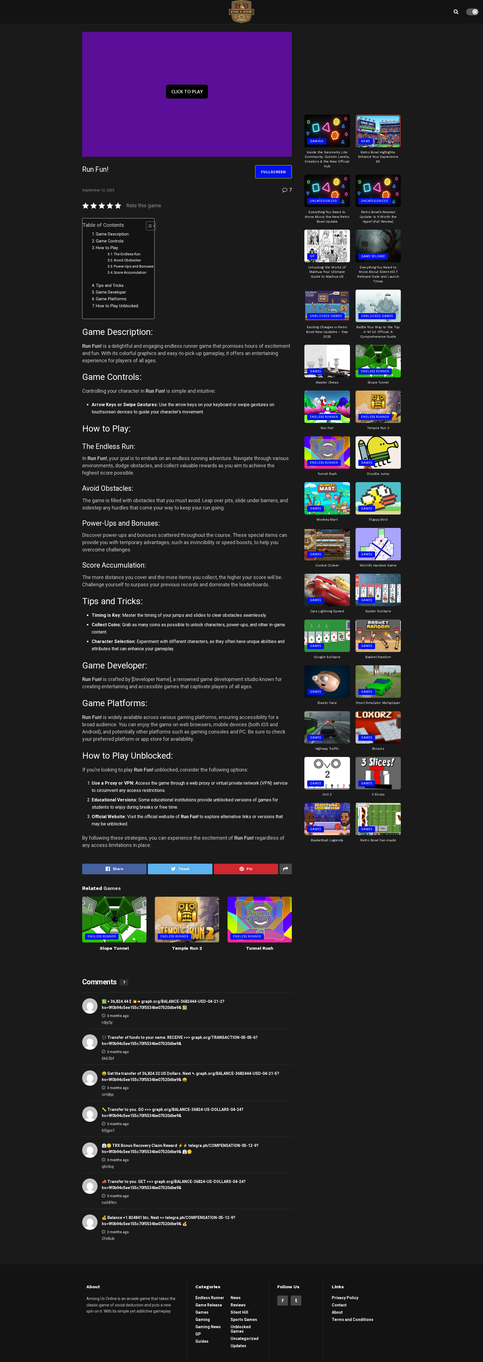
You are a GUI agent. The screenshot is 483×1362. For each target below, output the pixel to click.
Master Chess (327, 382)
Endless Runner (102, 936)
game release (373, 256)
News (365, 141)
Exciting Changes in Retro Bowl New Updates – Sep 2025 (327, 332)
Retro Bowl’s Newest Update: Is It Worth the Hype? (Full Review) (378, 216)
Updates (238, 1346)
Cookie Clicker (327, 565)
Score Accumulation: (130, 272)
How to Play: (107, 248)
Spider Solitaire (378, 611)
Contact (339, 1305)
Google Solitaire (327, 657)
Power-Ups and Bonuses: (134, 266)
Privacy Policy (345, 1298)
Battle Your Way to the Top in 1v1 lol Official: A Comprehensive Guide (378, 332)
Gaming (317, 141)
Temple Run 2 (187, 948)
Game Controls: (110, 241)
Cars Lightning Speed (327, 611)
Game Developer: (111, 292)
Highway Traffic (327, 749)
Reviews (238, 1305)
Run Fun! (327, 428)
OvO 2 (327, 794)
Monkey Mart (327, 520)
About (337, 1312)
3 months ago (118, 1016)
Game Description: (112, 234)
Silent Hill (239, 1312)
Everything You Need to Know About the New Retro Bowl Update (327, 216)
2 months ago (118, 1232)
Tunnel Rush (259, 948)
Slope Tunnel (114, 948)
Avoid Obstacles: (127, 260)
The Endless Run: (127, 254)
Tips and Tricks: (110, 285)
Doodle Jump (378, 474)
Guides (202, 1341)
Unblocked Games (326, 316)
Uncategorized (323, 201)
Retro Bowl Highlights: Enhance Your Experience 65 (378, 157)
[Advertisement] (353, 67)
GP (312, 256)
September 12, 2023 (98, 190)
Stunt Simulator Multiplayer (378, 703)
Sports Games (244, 1319)
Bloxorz (378, 749)
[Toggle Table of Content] (148, 226)
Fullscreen (273, 172)
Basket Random (378, 657)
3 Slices (378, 794)
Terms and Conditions (352, 1319)
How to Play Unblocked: (117, 306)
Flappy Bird (378, 520)
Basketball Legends (327, 840)
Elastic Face (327, 703)
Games (315, 371)
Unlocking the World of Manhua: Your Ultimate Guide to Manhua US (327, 272)
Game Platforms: (111, 299)
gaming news (208, 1327)
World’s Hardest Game (378, 565)
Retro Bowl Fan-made (378, 840)
